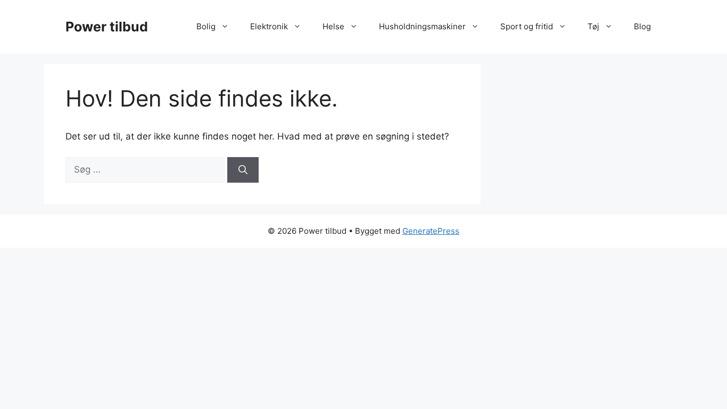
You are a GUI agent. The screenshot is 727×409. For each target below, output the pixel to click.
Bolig (206, 26)
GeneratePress (430, 231)
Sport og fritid (526, 26)
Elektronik (269, 26)
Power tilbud (106, 27)
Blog (642, 26)
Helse (333, 26)
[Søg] (243, 170)
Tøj (593, 26)
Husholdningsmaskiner (422, 26)
